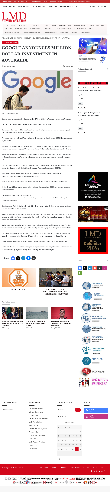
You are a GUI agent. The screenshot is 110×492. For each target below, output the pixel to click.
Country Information (36, 409)
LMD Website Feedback (37, 442)
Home (5, 38)
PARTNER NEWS (35, 29)
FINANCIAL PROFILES (64, 29)
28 (73, 449)
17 (58, 445)
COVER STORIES (10, 25)
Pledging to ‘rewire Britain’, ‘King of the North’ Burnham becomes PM (61, 323)
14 (73, 440)
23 (80, 445)
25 (62, 449)
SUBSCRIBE (53, 6)
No (82, 98)
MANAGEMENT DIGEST (97, 25)
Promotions (33, 448)
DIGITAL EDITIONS (51, 32)
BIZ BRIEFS (64, 32)
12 (65, 440)
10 (58, 440)
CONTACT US (72, 6)
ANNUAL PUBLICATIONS (32, 32)
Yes (82, 95)
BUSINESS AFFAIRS (80, 25)
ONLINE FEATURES (80, 29)
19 (65, 445)
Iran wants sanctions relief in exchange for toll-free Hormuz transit (36, 323)
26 (65, 449)
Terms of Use (33, 425)
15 (76, 440)
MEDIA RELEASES (21, 29)
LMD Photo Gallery (35, 422)
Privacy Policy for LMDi (37, 435)
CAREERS (62, 6)
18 (62, 445)
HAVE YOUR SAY (24, 25)
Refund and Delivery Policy (38, 429)
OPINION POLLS (48, 29)
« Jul (58, 459)
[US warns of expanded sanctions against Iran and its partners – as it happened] (12, 313)
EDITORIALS (37, 25)
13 (69, 440)
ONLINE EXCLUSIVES (15, 38)
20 (69, 445)
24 (58, 449)
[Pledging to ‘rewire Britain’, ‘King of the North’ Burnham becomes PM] (62, 313)
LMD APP (32, 438)
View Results (82, 108)
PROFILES (74, 32)
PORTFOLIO (42, 6)
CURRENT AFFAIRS (50, 25)
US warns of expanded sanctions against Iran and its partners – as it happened (12, 323)
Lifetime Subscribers (36, 412)
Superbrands (33, 415)
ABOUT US (12, 6)
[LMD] (14, 17)
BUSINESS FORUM (65, 25)
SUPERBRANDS (85, 32)
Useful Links (33, 445)
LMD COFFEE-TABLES (12, 32)
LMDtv (91, 29)
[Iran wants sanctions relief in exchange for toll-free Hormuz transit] (37, 313)
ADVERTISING (31, 6)
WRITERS (21, 6)
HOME (4, 6)
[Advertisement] (93, 153)
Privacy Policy (33, 432)
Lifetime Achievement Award (38, 419)
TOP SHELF (8, 29)
